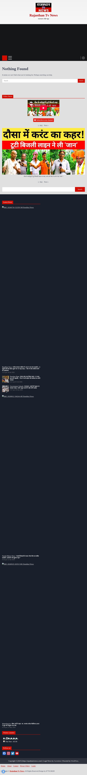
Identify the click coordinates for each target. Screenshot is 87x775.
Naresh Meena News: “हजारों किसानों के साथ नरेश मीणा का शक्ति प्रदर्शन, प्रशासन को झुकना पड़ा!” (20, 557)
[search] (83, 58)
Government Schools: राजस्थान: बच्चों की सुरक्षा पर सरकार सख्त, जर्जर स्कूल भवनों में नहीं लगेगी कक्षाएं (24, 387)
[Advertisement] (43, 39)
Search (80, 189)
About (9, 766)
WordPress (74, 761)
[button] (46, 125)
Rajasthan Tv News (43, 15)
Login (34, 766)
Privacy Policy (25, 766)
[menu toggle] (10, 58)
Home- (3, 766)
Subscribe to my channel (44, 120)
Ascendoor (57, 761)
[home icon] (4, 57)
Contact (15, 766)
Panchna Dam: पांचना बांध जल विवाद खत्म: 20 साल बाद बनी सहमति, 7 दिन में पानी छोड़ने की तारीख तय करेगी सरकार (25, 378)
